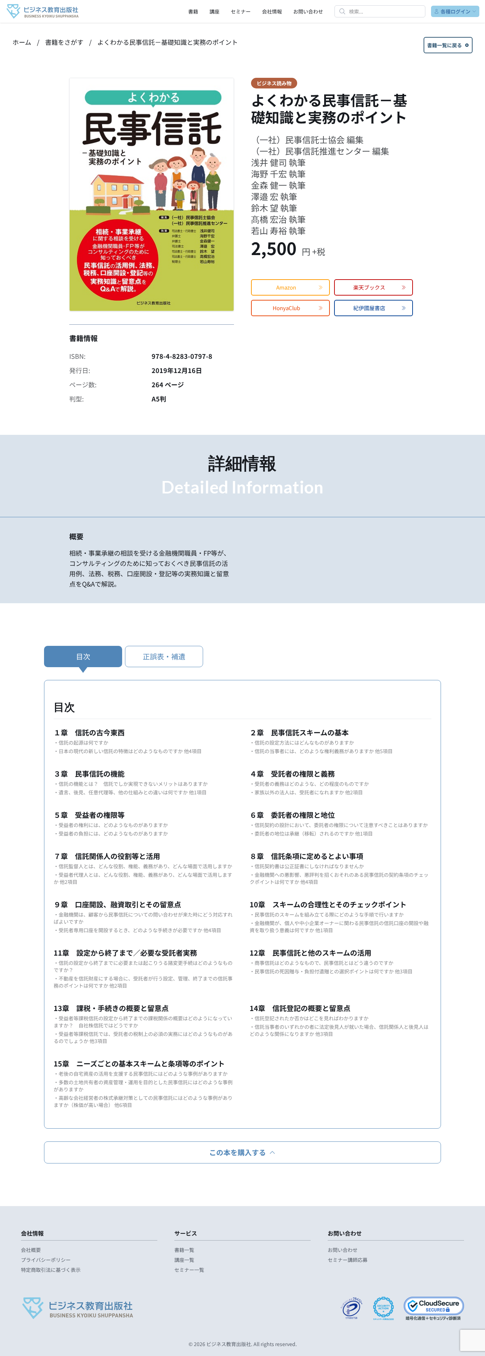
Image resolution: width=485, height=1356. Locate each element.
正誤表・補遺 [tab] (164, 656)
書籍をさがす (64, 42)
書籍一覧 (184, 1249)
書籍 (193, 11)
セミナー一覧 (189, 1269)
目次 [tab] (83, 656)
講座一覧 (184, 1259)
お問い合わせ (308, 11)
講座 (214, 11)
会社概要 (31, 1249)
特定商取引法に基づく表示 (51, 1269)
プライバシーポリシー (46, 1259)
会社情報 (272, 11)
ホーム (21, 42)
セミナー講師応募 (347, 1259)
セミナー (241, 11)
